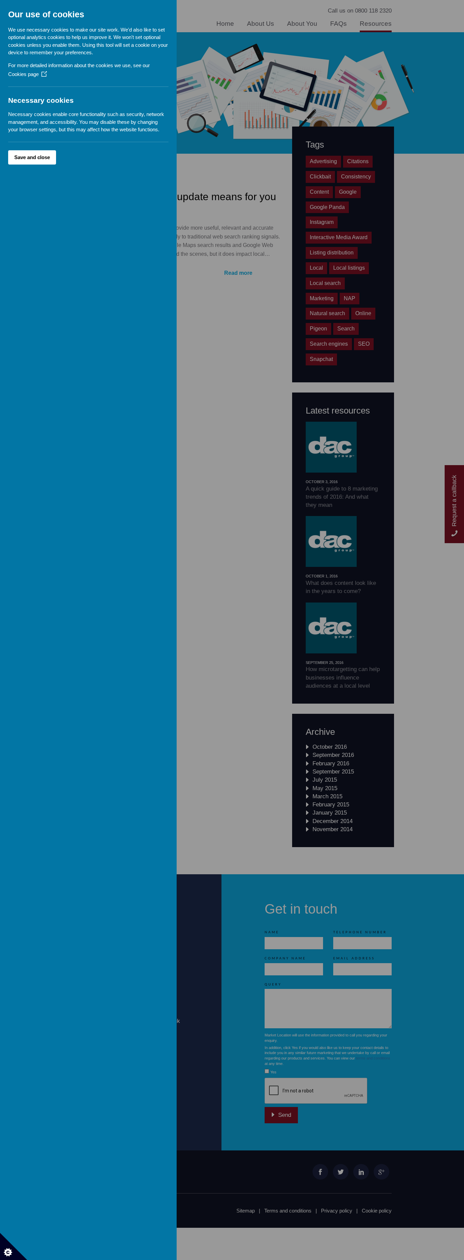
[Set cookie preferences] (13, 1246)
